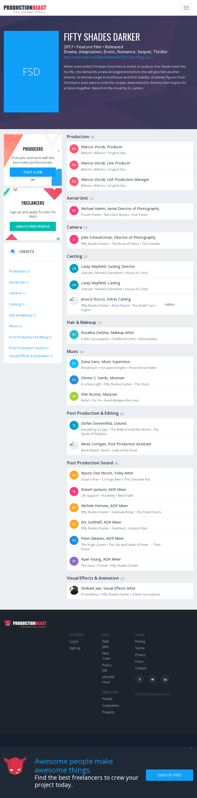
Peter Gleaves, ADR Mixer (102, 538)
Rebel (85, 400)
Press (139, 661)
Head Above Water (142, 368)
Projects (108, 712)
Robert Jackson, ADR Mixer (103, 489)
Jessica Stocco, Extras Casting (106, 299)
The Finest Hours (148, 512)
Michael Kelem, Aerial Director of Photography (120, 208)
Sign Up (75, 648)
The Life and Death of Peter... (130, 545)
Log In (74, 641)
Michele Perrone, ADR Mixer (104, 505)
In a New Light (91, 384)
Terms (139, 648)
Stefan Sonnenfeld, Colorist (104, 423)
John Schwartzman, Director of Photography (118, 237)
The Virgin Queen (93, 545)
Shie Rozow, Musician (99, 394)
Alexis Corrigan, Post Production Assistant (116, 443)
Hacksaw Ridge (123, 512)
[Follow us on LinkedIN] (165, 679)
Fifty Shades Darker (95, 244)
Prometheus (90, 594)
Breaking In (89, 368)
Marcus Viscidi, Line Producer (105, 163)
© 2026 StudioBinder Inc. (153, 694)
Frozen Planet (91, 214)
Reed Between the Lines (121, 400)
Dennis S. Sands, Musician (102, 377)
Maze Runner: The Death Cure (133, 305)
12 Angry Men (111, 479)
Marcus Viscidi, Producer (101, 146)
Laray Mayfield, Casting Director (108, 266)
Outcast (86, 273)
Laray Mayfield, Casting (100, 282)
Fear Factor (140, 214)
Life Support (90, 495)
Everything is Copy (94, 429)
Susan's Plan (90, 479)
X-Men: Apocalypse (95, 339)
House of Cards (136, 273)
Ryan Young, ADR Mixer (101, 559)
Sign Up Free (169, 775)
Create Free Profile (33, 226)
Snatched (118, 528)
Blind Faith (125, 495)
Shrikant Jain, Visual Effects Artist (108, 588)
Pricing (140, 641)
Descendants (147, 339)
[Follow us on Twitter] (152, 679)
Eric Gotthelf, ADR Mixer (101, 522)
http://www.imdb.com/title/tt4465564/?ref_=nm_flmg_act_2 (108, 57)
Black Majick (89, 450)
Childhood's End (123, 339)
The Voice (88, 565)
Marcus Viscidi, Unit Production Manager (115, 179)
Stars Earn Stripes (116, 214)
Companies (110, 705)
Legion (86, 310)
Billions (86, 153)
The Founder (151, 244)
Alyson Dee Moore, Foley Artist (107, 473)
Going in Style (137, 528)
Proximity (108, 495)
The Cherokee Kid (137, 479)
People (107, 699)
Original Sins (117, 153)
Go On (97, 400)
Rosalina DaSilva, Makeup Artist (107, 332)
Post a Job (33, 172)
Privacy (140, 655)
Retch (105, 450)
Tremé (102, 565)
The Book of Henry (125, 244)
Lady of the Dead (124, 450)
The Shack (142, 384)
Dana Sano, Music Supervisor (105, 361)
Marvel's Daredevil (108, 273)
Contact (140, 668)
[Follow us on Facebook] (139, 679)
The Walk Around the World (130, 429)
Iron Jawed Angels (113, 368)
